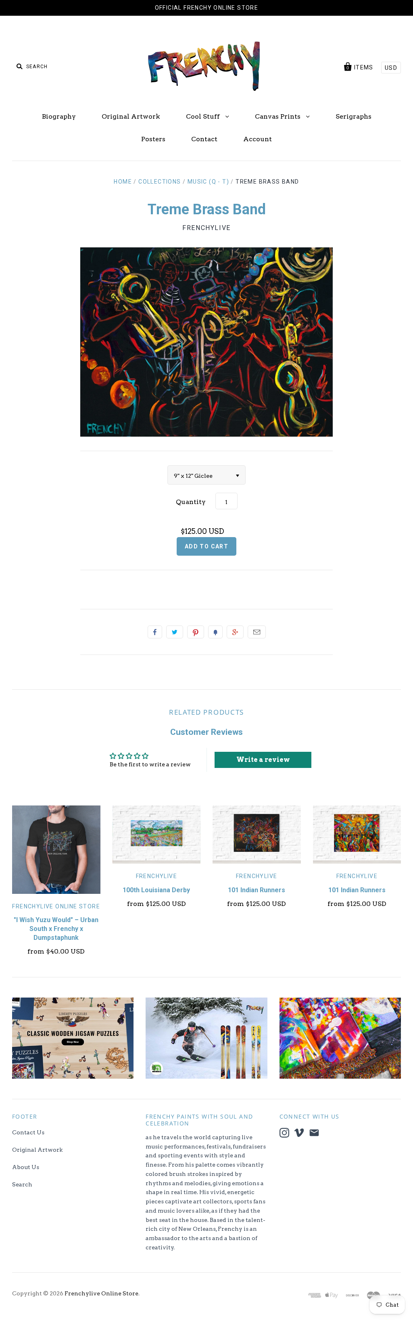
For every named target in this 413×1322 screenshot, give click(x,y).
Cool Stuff (203, 116)
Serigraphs (353, 116)
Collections (159, 181)
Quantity (191, 502)
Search (22, 1184)
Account (257, 139)
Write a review (263, 759)
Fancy (215, 631)
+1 (235, 631)
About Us (25, 1167)
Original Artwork (131, 116)
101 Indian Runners (256, 890)
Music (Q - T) (208, 181)
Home (123, 181)
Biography (59, 116)
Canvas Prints (278, 116)
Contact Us (28, 1132)
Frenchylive (206, 228)
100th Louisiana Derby (156, 890)
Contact (204, 139)
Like (155, 631)
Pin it (195, 631)
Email (257, 631)
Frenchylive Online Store (56, 906)
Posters (153, 139)
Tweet (174, 631)
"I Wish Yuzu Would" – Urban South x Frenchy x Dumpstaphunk (56, 928)
